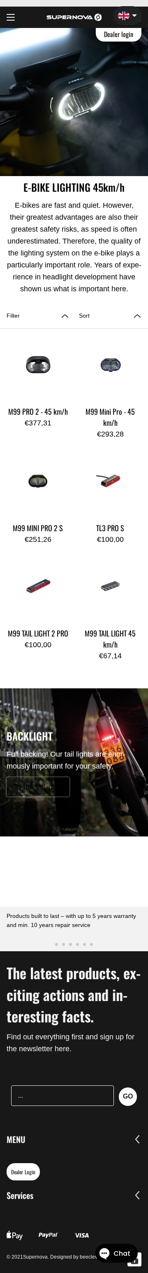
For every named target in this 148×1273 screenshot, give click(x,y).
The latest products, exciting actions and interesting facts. (74, 994)
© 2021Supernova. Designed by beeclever (54, 1257)
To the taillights (38, 787)
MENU (16, 1139)
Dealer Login (23, 1172)
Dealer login (119, 34)
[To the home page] (74, 17)
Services (20, 1195)
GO (128, 1096)
